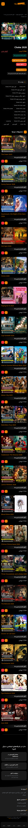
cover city (22, 124)
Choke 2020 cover (20, 109)
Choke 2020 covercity (19, 112)
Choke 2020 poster (8, 109)
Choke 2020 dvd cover (19, 105)
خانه (26, 14)
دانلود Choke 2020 (20, 102)
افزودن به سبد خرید (18, 60)
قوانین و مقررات (21, 803)
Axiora (10, 818)
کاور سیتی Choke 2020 (19, 121)
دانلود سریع (20, 64)
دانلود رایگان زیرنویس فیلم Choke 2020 (15, 96)
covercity (8, 121)
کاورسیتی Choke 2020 (19, 118)
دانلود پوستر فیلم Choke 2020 (17, 99)
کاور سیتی (6, 124)
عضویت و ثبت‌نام (21, 806)
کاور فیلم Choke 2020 (10, 87)
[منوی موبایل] (3, 4)
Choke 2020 (22, 87)
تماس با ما (23, 814)
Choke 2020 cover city (19, 115)
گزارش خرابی (4, 51)
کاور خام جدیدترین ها (9, 14)
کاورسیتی (14, 124)
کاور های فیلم (19, 14)
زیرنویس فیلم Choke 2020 (18, 93)
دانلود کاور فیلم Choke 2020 (18, 90)
